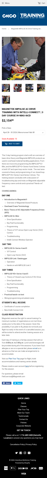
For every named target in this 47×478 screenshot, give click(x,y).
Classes (23, 406)
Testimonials (23, 416)
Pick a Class (6, 128)
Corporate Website (23, 426)
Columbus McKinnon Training (25, 460)
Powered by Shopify (22, 463)
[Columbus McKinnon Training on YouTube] (29, 453)
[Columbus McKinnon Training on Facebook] (20, 453)
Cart (43, 3)
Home (4, 29)
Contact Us (23, 419)
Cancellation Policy (17, 444)
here (27, 366)
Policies (24, 423)
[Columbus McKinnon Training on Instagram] (25, 453)
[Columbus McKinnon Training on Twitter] (16, 453)
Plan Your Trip (14, 359)
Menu (7, 3)
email (35, 348)
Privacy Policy (31, 444)
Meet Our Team (23, 413)
